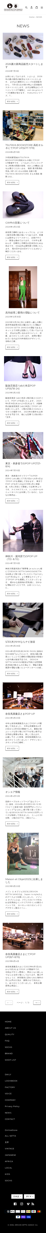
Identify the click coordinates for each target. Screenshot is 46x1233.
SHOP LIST (10, 1060)
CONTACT (10, 1119)
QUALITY (9, 1034)
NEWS (8, 1113)
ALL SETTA (10, 1136)
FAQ (7, 1041)
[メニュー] (41, 7)
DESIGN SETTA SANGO (24, 1225)
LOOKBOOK (11, 1081)
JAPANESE (10, 1155)
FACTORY (10, 1087)
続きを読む (11, 101)
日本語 (16, 1196)
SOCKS (8, 1047)
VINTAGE (9, 1148)
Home (32, 17)
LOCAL (8, 1168)
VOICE (8, 1093)
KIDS (7, 1174)
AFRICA (9, 1161)
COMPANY (10, 1100)
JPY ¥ (28, 1196)
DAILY (8, 1074)
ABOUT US (10, 1028)
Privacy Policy (12, 1106)
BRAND (9, 1053)
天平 (7, 1142)
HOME (8, 1021)
